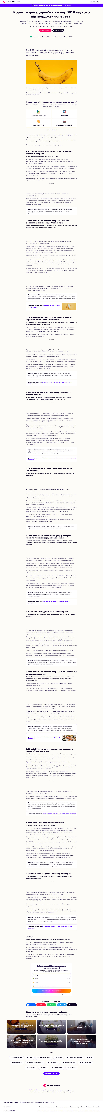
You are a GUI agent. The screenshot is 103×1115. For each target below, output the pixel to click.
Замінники (73, 1067)
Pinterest (42, 1004)
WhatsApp (52, 1004)
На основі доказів (59, 30)
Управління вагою (45, 1057)
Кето (90, 1057)
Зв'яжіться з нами (50, 1107)
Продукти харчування (36, 1062)
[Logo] (8, 2)
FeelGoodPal (33, 1090)
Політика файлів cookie (92, 1107)
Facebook (32, 1004)
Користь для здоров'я (45, 30)
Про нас (41, 1107)
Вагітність (32, 1067)
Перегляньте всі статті (51, 1073)
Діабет (60, 1057)
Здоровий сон (58, 1067)
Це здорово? (18, 1062)
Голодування (54, 1062)
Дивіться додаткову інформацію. (91, 1110)
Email (72, 1004)
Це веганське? (86, 1062)
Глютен (44, 1067)
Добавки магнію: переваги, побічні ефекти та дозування (59, 813)
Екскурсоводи (17, 1057)
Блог (18, 1)
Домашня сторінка (9, 1102)
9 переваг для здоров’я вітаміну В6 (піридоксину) (36, 1)
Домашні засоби (70, 1062)
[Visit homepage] (51, 1085)
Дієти (30, 1057)
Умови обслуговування (62, 1107)
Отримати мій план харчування (51, 990)
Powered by (51, 130)
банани (51, 834)
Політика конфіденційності (77, 1107)
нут (32, 834)
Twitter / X (63, 1004)
